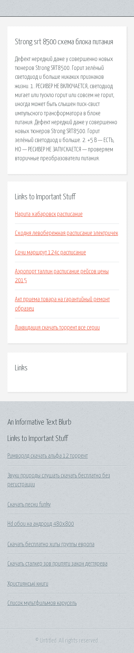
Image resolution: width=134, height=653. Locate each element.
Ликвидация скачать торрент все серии (57, 328)
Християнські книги (27, 584)
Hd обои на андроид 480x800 (40, 524)
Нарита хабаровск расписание (49, 214)
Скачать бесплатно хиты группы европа (51, 544)
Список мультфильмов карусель (42, 603)
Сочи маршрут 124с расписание (50, 252)
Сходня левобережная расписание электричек (66, 233)
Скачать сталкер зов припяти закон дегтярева (57, 564)
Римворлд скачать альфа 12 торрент (47, 456)
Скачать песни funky (29, 505)
